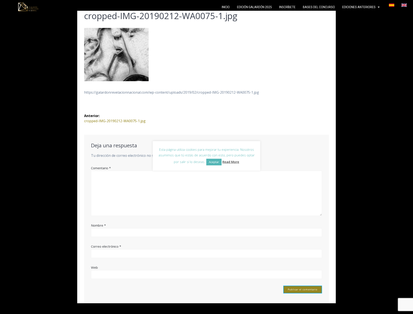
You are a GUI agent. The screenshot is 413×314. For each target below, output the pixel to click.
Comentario (101, 168)
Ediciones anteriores (359, 7)
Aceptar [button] (214, 162)
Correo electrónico (106, 246)
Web (94, 267)
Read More (230, 162)
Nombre (98, 225)
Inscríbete (287, 7)
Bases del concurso (319, 7)
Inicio (226, 7)
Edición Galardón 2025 (254, 7)
